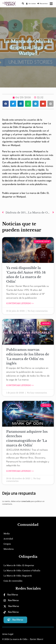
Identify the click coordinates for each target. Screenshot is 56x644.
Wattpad (18, 123)
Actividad (8, 539)
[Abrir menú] (51, 4)
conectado (25, 501)
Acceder (32, 4)
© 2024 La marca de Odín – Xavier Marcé (22, 639)
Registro (44, 4)
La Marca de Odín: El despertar (19, 565)
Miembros (9, 549)
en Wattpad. (19, 197)
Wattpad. (16, 145)
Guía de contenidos (13, 581)
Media (7, 533)
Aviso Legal (7, 634)
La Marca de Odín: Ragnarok (18, 576)
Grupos (7, 544)
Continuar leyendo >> (20, 303)
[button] (6, 104)
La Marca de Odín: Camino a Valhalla (22, 570)
